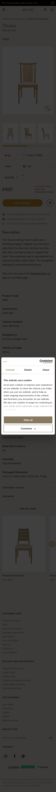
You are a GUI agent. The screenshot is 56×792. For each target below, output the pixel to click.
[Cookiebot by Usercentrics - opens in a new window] (40, 362)
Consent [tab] (10, 369)
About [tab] (46, 369)
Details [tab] (28, 369)
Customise (26, 428)
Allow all (28, 420)
